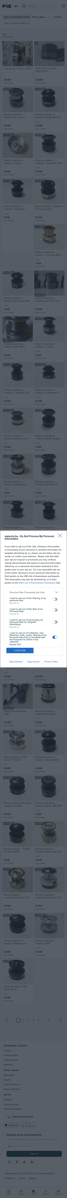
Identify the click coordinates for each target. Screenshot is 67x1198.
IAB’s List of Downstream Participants (37, 582)
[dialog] (33, 599)
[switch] (55, 599)
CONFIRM (20, 650)
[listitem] (33, 592)
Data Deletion (16, 661)
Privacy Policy (51, 661)
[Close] (61, 537)
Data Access (33, 661)
